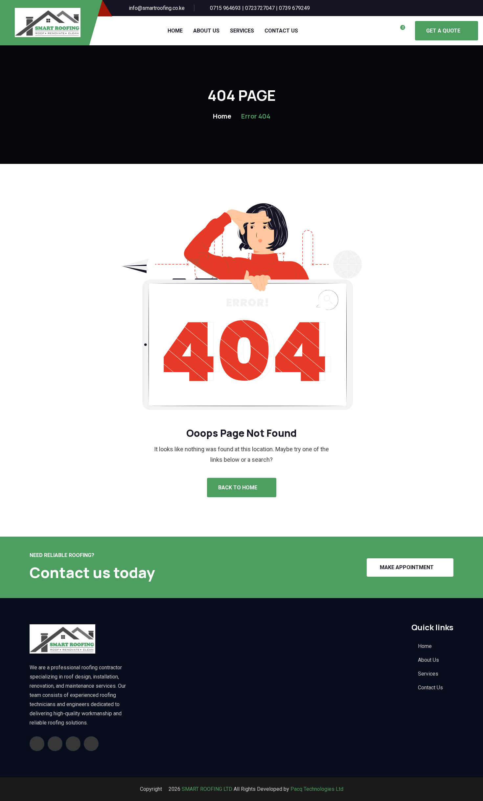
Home (175, 31)
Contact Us (281, 31)
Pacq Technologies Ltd (316, 789)
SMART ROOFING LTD (206, 789)
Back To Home (238, 487)
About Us (206, 31)
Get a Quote (443, 31)
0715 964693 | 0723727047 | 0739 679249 (260, 8)
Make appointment (407, 567)
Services (242, 31)
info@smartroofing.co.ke (157, 8)
